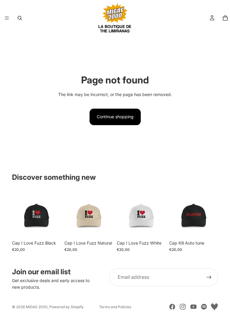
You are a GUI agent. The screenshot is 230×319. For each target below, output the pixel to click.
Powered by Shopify (66, 307)
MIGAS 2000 (37, 307)
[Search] (19, 18)
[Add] (51, 228)
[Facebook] (172, 306)
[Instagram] (182, 306)
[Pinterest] (204, 306)
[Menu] (7, 18)
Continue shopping (115, 116)
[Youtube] (193, 306)
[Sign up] (209, 277)
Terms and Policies (115, 307)
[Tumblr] (214, 306)
